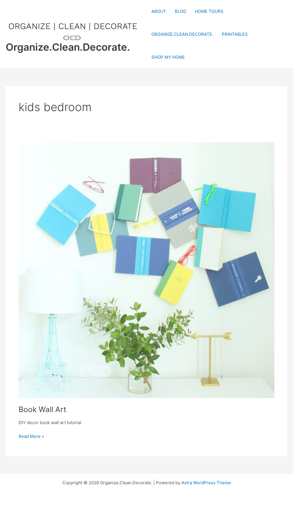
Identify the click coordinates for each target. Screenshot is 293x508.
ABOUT (158, 11)
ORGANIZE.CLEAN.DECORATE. (182, 34)
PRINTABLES (235, 34)
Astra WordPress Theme (206, 482)
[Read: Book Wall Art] (146, 269)
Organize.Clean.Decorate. (68, 47)
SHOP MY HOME (168, 57)
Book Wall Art (42, 409)
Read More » (31, 436)
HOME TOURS (209, 11)
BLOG (180, 11)
